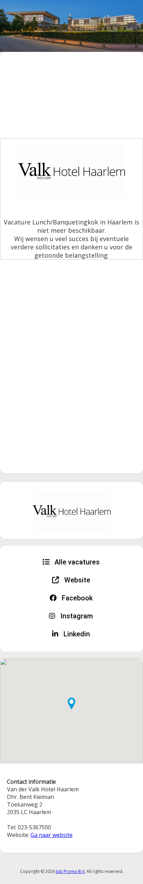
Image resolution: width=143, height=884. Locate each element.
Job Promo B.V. (70, 871)
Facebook (76, 598)
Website (76, 580)
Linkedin (76, 634)
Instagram (76, 616)
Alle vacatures (76, 562)
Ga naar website (52, 835)
